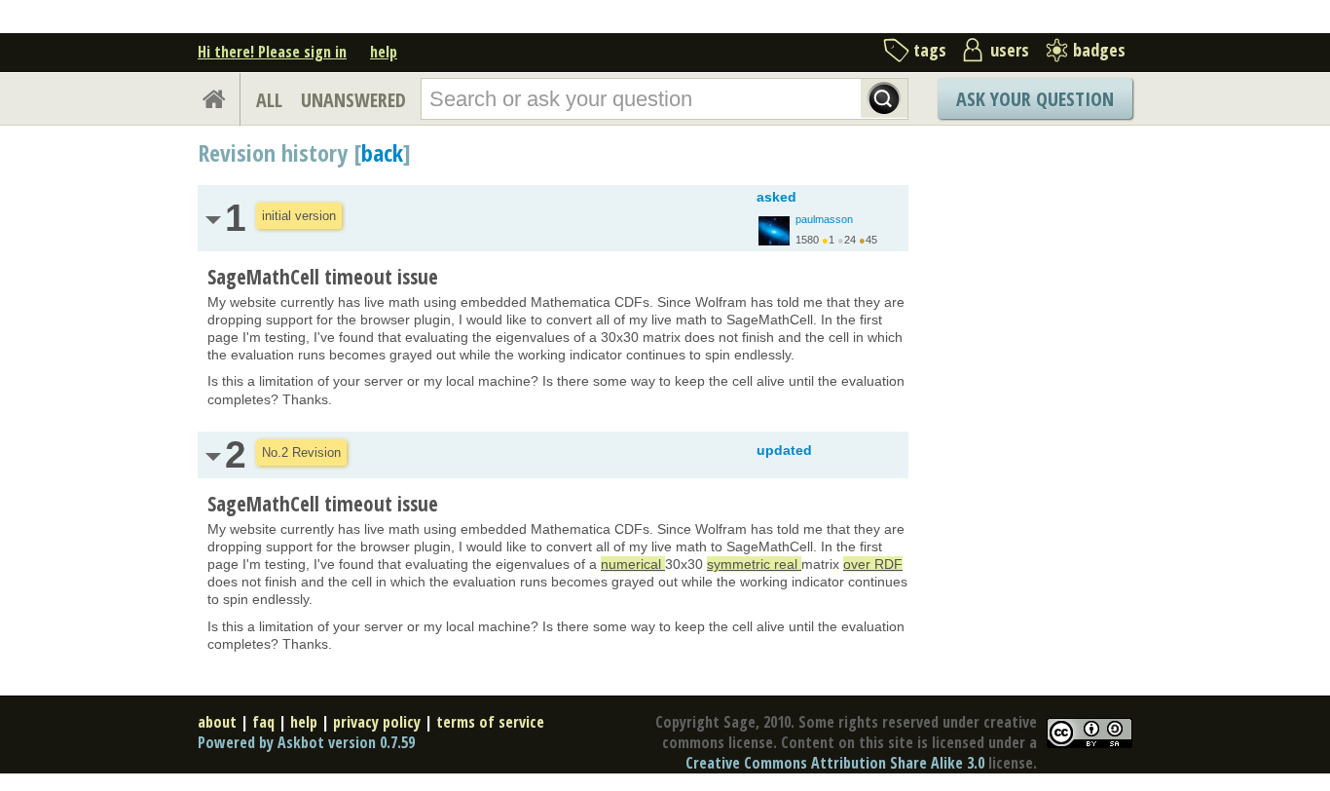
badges (1099, 49)
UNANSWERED (353, 100)
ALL (269, 100)
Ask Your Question (1035, 99)
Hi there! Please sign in (272, 51)
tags (929, 49)
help (383, 51)
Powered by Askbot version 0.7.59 (306, 742)
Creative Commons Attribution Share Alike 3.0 (834, 762)
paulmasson (824, 219)
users (1009, 49)
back (382, 152)
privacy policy (377, 722)
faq (263, 722)
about (217, 722)
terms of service (490, 722)
